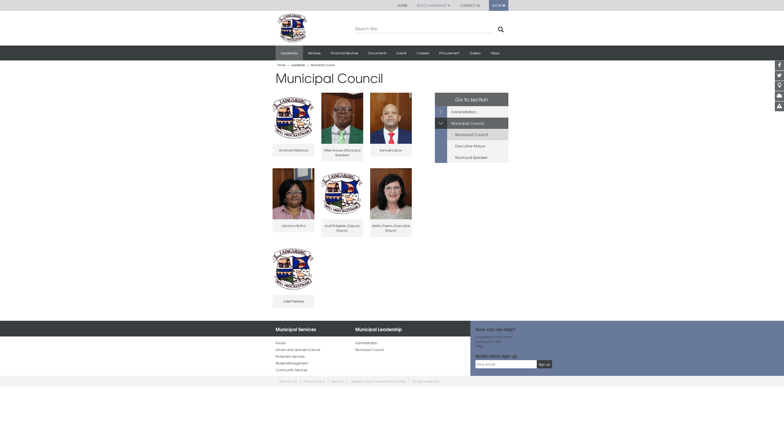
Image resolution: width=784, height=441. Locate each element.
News (495, 52)
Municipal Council (323, 65)
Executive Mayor (470, 146)
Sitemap (337, 381)
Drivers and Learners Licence (298, 349)
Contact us (470, 5)
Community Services (291, 370)
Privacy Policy (314, 381)
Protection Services (290, 356)
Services (314, 52)
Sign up (544, 364)
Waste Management (292, 363)
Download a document (494, 336)
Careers (423, 52)
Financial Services (344, 52)
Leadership (289, 52)
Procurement (449, 52)
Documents (377, 52)
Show (497, 5)
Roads (280, 343)
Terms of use (288, 381)
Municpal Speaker (471, 157)
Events (401, 52)
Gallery (475, 52)
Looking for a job (488, 341)
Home (403, 5)
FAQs (479, 346)
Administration (463, 112)
